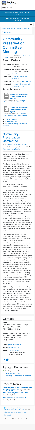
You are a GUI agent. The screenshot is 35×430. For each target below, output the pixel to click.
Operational (14, 429)
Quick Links (25, 24)
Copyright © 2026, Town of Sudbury (14, 409)
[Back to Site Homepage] (10, 3)
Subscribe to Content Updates (17, 145)
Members (27, 28)
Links (8, 32)
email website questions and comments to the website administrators (15, 413)
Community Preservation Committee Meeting (14, 45)
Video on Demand (26, 81)
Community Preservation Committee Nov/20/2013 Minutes (19, 96)
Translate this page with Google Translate (16, 408)
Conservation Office (13, 373)
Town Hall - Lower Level (20, 74)
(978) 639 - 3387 (14, 347)
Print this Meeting (11, 121)
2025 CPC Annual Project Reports (15, 398)
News (4, 28)
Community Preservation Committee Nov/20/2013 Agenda (19, 110)
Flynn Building (14, 350)
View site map (7, 415)
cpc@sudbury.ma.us (14, 345)
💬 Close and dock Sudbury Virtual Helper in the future (17, 419)
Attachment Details (22, 102)
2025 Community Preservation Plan (15, 393)
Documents (11, 28)
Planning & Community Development (18, 376)
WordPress (12, 420)
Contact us (7, 412)
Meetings (20, 28)
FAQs (4, 32)
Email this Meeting (11, 119)
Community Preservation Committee (11, 137)
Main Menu (7, 8)
